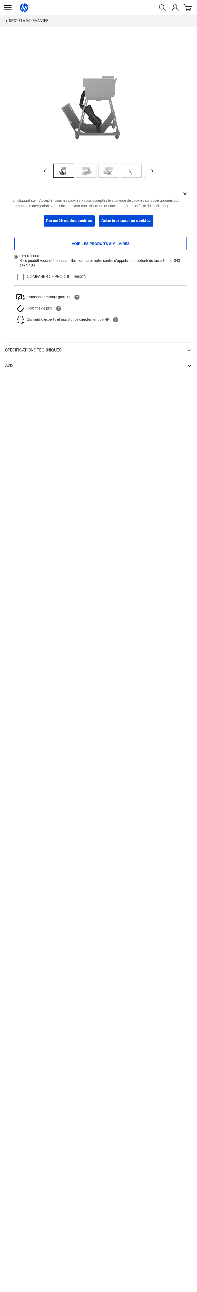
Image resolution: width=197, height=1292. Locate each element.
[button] (98, 350)
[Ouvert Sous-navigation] (8, 8)
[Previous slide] (44, 170)
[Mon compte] (175, 8)
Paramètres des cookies (69, 221)
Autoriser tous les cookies (126, 221)
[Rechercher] (162, 8)
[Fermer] (185, 193)
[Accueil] (24, 8)
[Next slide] (152, 170)
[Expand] (98, 103)
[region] (98, 211)
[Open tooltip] (77, 297)
